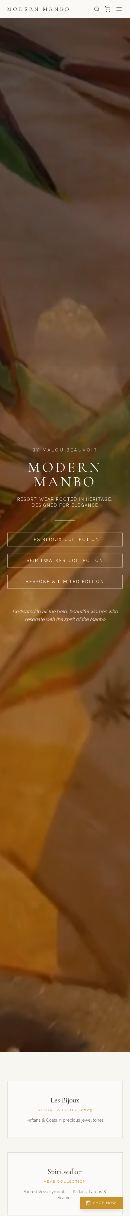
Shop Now (105, 1203)
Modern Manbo (39, 9)
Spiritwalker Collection (65, 560)
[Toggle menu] (119, 9)
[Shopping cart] (108, 9)
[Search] (97, 9)
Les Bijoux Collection (65, 539)
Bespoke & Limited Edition (65, 581)
